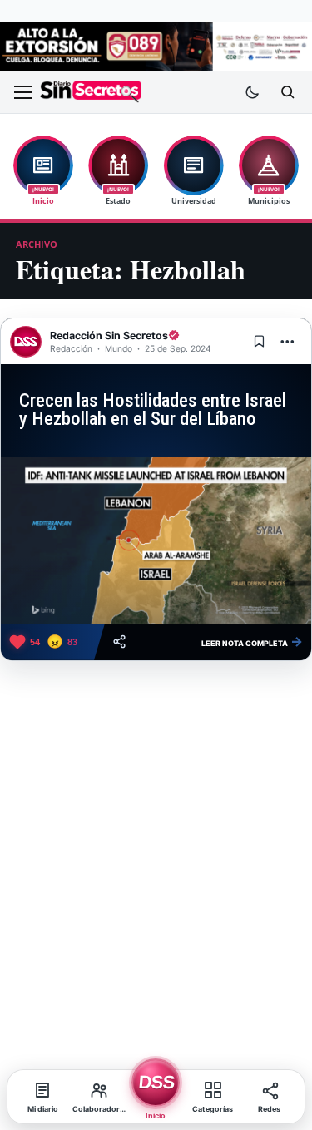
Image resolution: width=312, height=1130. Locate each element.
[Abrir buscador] (287, 92)
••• (287, 341)
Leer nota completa (252, 641)
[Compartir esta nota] (119, 641)
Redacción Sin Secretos (109, 335)
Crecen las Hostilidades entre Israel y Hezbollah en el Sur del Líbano (152, 410)
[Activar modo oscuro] (252, 92)
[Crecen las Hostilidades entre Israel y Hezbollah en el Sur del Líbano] (156, 540)
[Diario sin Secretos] (90, 92)
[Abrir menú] (22, 92)
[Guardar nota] (259, 342)
